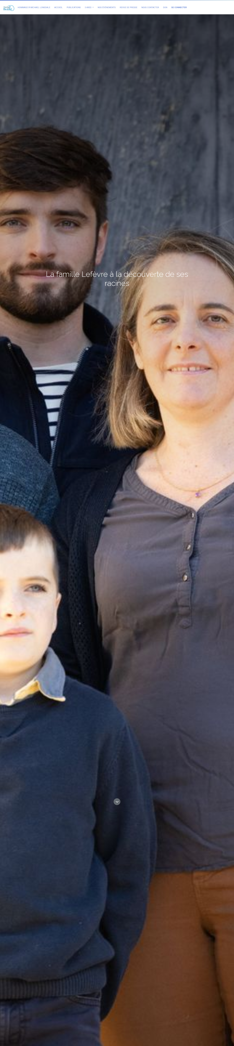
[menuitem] (34, 7)
